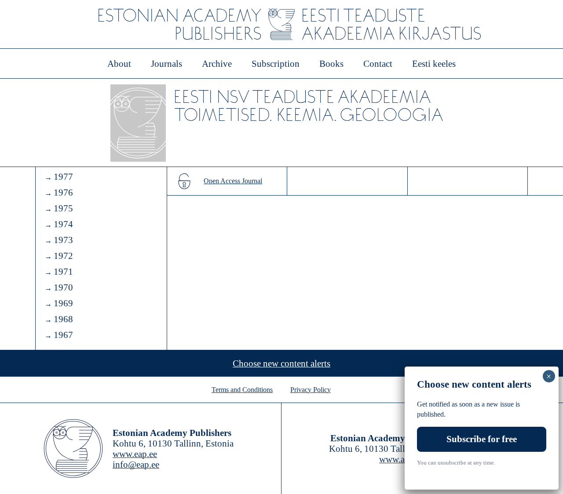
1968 (63, 319)
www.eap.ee (135, 454)
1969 (63, 303)
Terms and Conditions (242, 389)
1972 (63, 256)
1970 (63, 287)
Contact (377, 63)
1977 (63, 176)
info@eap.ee (136, 464)
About (119, 63)
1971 (63, 271)
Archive (217, 63)
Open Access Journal (233, 181)
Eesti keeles (434, 63)
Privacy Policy (310, 389)
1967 (63, 335)
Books (331, 63)
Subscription (276, 63)
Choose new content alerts (281, 363)
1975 (63, 208)
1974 (63, 224)
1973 (63, 240)
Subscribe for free (481, 439)
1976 (63, 192)
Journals (166, 63)
